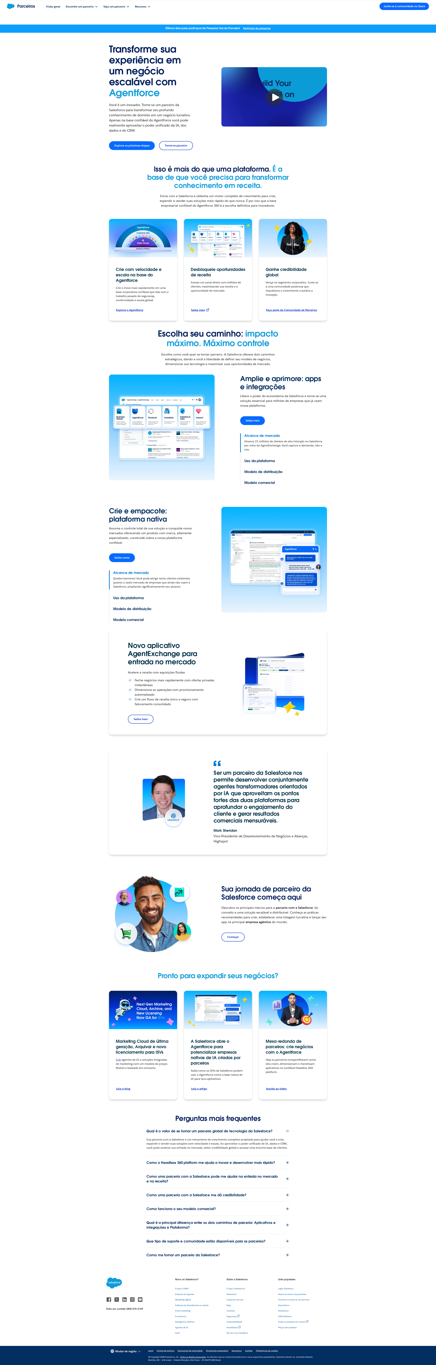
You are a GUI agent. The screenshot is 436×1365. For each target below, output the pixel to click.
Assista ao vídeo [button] (276, 1088)
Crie (118, 1060)
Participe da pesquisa (257, 28)
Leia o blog (123, 1088)
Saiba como (122, 557)
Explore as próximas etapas (132, 145)
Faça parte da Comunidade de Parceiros (291, 310)
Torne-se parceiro (176, 145)
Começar (233, 937)
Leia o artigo (199, 1088)
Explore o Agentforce (129, 310)
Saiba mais (198, 310)
